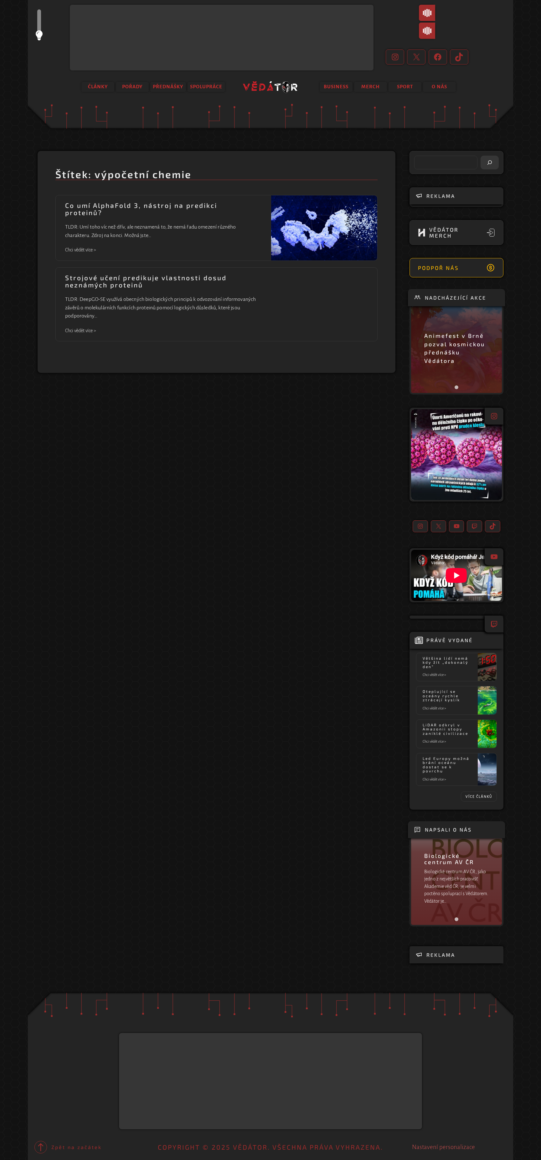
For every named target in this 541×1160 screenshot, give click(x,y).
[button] (456, 454)
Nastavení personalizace (443, 1147)
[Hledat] (490, 162)
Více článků (479, 796)
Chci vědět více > (80, 250)
